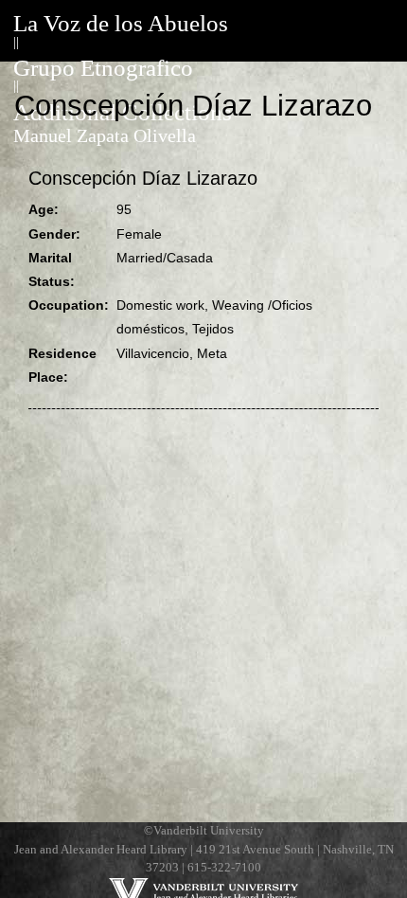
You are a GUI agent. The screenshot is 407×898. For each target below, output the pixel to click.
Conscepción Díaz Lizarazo (142, 178)
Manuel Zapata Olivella (104, 136)
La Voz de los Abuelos (120, 23)
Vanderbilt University (208, 830)
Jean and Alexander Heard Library (100, 849)
